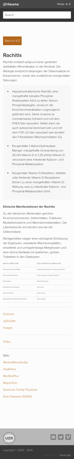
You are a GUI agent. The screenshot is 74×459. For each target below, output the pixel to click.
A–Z (68, 4)
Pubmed (8, 314)
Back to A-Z (12, 41)
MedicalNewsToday (15, 362)
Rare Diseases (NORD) (17, 396)
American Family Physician (20, 390)
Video (7, 342)
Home (60, 4)
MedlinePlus (11, 376)
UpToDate (9, 321)
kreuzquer (65, 455)
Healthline (9, 369)
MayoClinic (10, 383)
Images (8, 328)
